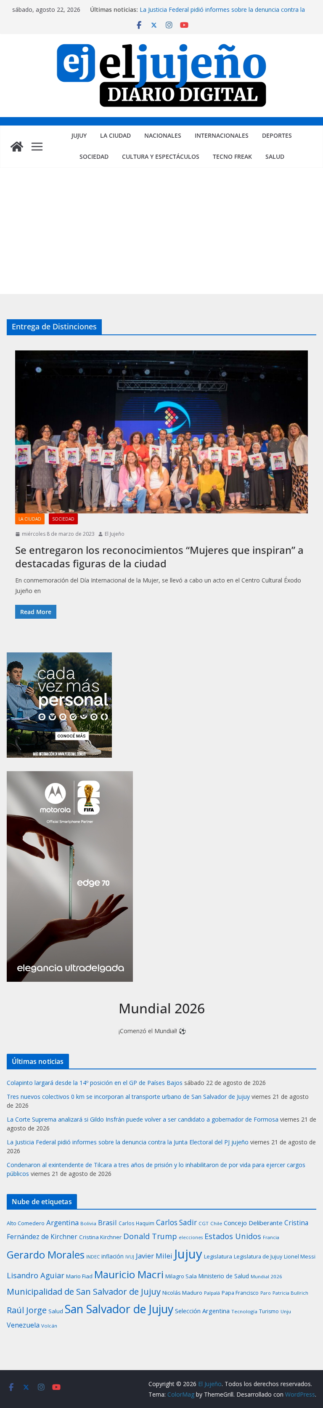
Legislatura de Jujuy (258, 1256)
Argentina (62, 1222)
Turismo (269, 1311)
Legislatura (218, 1256)
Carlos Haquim (136, 1223)
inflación (112, 1256)
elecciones (191, 1237)
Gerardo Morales (46, 1254)
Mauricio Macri (129, 1274)
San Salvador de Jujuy (119, 1309)
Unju (286, 1311)
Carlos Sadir (176, 1222)
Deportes (277, 135)
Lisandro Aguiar (35, 1275)
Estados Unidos (232, 1236)
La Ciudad (115, 135)
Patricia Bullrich (290, 1293)
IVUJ (129, 1256)
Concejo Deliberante (253, 1222)
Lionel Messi (299, 1256)
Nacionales (162, 135)
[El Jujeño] (17, 146)
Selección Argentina (202, 1310)
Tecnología (244, 1311)
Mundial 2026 (266, 1276)
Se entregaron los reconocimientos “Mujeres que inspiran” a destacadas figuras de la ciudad (159, 556)
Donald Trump (150, 1236)
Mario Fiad (79, 1276)
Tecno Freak (232, 156)
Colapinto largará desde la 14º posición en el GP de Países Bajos (95, 1083)
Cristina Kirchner (100, 1237)
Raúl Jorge (27, 1310)
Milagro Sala (181, 1276)
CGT (204, 1223)
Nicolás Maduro (182, 1292)
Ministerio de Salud (224, 1276)
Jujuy (79, 135)
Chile (216, 1223)
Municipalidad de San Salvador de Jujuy (84, 1291)
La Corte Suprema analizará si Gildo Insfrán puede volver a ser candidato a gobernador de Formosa (142, 1119)
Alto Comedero (26, 1223)
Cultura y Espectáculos (160, 156)
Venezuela (23, 1325)
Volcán (49, 1326)
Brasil (107, 1222)
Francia (271, 1237)
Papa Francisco (240, 1292)
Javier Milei (154, 1256)
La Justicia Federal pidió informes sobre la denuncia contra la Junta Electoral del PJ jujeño (128, 1142)
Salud (274, 156)
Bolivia (88, 1223)
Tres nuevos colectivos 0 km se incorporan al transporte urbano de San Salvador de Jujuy (128, 1097)
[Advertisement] (161, 231)
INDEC (93, 1256)
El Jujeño (114, 533)
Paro (265, 1293)
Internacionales (222, 135)
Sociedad (94, 156)
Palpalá (212, 1293)
